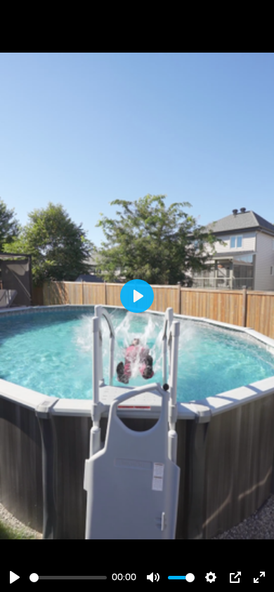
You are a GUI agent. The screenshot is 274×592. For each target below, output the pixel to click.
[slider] (68, 577)
